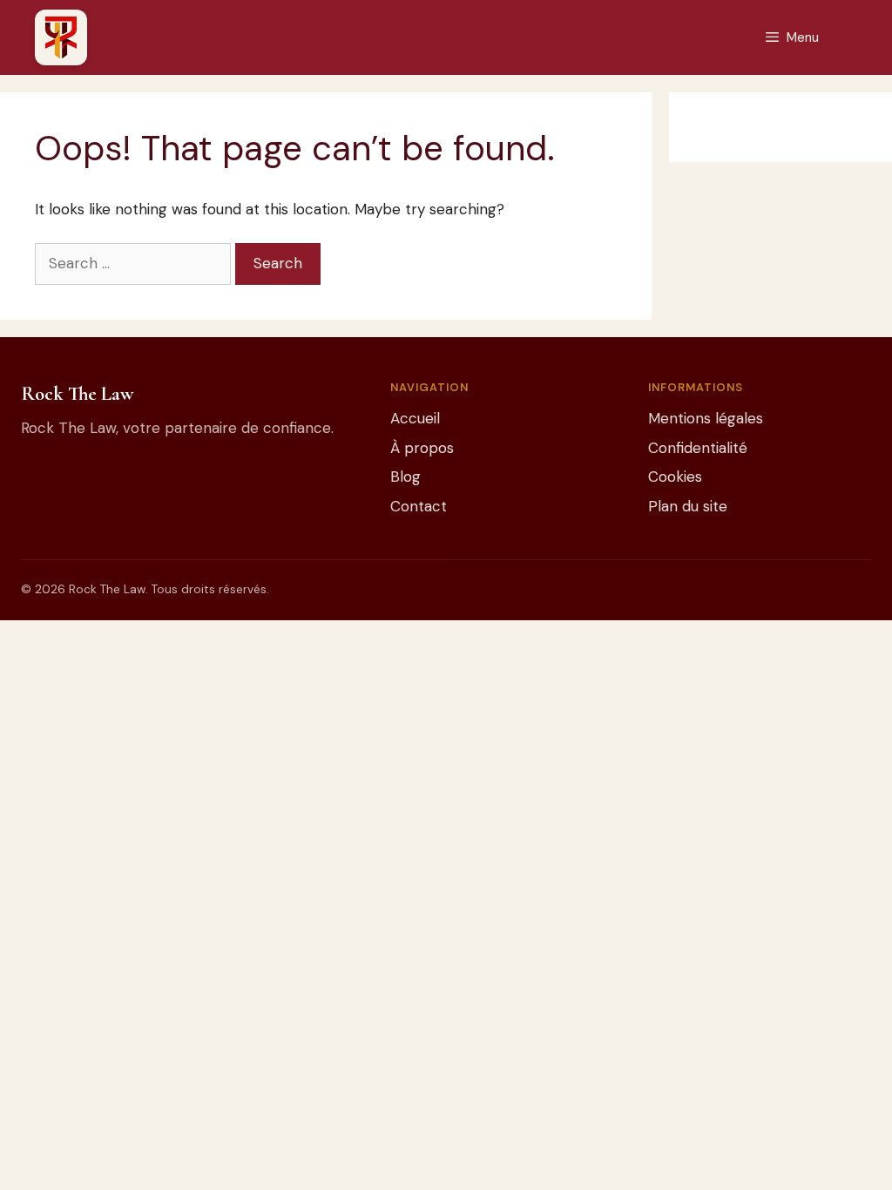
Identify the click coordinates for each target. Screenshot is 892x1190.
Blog (405, 476)
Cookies (675, 476)
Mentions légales (705, 418)
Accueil (415, 418)
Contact (418, 506)
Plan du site (687, 506)
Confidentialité (697, 447)
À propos (422, 447)
